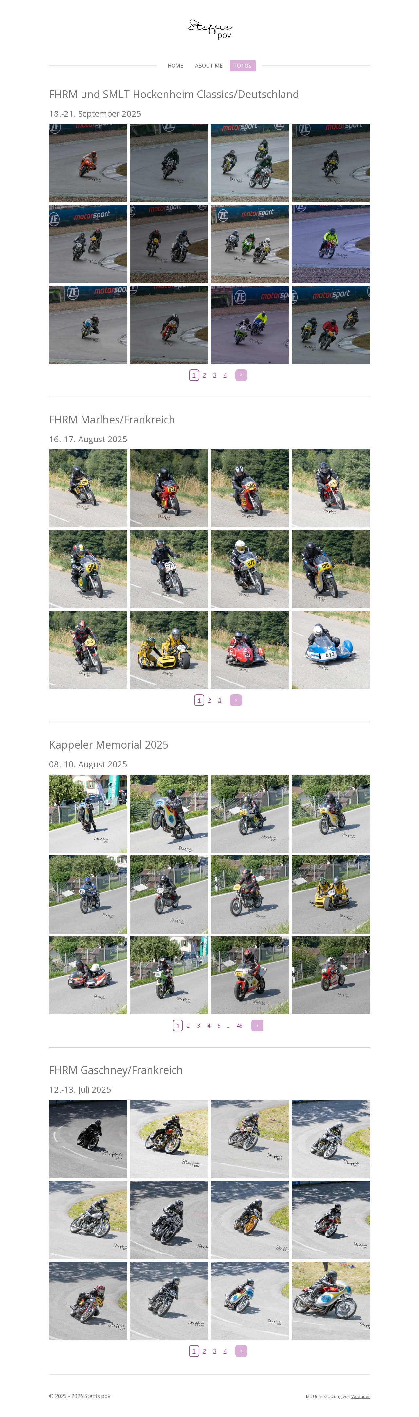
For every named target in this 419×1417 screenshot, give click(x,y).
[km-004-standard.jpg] (330, 813)
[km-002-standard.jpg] (169, 813)
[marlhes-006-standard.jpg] (169, 569)
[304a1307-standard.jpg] (330, 325)
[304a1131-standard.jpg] (88, 163)
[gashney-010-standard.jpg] (169, 1300)
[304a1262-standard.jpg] (88, 325)
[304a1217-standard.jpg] (250, 244)
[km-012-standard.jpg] (330, 975)
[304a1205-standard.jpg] (169, 244)
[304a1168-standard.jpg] (330, 163)
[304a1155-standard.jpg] (250, 163)
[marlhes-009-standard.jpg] (88, 650)
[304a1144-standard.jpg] (169, 163)
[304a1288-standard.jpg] (250, 325)
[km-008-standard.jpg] (330, 894)
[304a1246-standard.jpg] (330, 244)
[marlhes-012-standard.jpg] (330, 650)
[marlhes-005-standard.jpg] (88, 569)
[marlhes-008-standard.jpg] (330, 569)
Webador (360, 1396)
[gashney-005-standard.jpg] (88, 1220)
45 (240, 1025)
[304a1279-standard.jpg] (169, 325)
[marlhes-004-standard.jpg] (330, 488)
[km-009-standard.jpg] (88, 975)
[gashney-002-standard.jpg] (169, 1139)
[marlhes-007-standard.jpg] (250, 569)
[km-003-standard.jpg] (250, 813)
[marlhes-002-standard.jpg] (169, 488)
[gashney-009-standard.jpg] (88, 1300)
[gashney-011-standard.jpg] (250, 1300)
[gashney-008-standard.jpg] (330, 1220)
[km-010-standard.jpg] (169, 975)
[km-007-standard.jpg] (250, 894)
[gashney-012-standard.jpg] (330, 1300)
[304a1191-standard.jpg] (88, 244)
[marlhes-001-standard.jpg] (88, 488)
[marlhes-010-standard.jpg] (169, 650)
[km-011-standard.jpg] (250, 975)
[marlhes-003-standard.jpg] (250, 488)
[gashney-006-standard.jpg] (169, 1220)
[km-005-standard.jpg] (88, 894)
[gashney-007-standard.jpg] (250, 1220)
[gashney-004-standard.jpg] (330, 1139)
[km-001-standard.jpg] (88, 813)
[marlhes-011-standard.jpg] (250, 650)
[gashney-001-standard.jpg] (88, 1139)
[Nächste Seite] (241, 375)
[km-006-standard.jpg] (169, 894)
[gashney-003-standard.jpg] (250, 1139)
